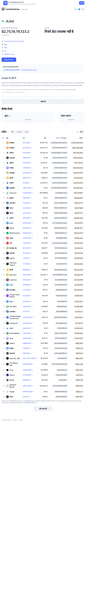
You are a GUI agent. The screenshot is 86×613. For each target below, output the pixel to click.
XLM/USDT (27, 228)
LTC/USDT (26, 203)
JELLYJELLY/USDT (29, 358)
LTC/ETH (26, 311)
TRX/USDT (26, 243)
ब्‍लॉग (5, 48)
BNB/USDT (26, 178)
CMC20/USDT (28, 317)
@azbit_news (9, 54)
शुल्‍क (5, 45)
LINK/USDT (27, 168)
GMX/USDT (27, 328)
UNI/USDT (26, 198)
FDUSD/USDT (27, 364)
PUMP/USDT (27, 193)
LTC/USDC (26, 290)
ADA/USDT (26, 218)
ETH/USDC (26, 163)
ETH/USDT (26, 153)
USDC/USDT (27, 188)
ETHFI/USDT (27, 375)
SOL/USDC (26, 208)
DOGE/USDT (27, 173)
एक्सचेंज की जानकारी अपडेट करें (12, 70)
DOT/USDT (26, 253)
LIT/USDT (26, 258)
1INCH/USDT (27, 370)
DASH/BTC (26, 285)
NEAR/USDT (27, 233)
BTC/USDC (26, 147)
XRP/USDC (26, 353)
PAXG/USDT (27, 275)
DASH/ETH (26, 301)
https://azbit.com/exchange (14, 41)
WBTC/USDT (27, 386)
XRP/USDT (26, 158)
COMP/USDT (27, 323)
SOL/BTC (26, 396)
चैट (5, 51)
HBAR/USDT (27, 343)
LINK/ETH (26, 348)
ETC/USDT (26, 264)
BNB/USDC (26, 270)
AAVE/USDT (27, 338)
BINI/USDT (26, 380)
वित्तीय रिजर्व (7, 109)
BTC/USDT (26, 143)
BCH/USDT (26, 248)
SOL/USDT (26, 213)
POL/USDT (26, 295)
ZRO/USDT (26, 280)
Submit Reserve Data (29, 70)
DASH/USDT (27, 223)
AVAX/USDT (27, 238)
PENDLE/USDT (28, 391)
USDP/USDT (27, 306)
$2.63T (28, 8)
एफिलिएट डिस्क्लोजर (30, 402)
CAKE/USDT (27, 333)
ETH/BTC (26, 183)
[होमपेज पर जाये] (10, 9)
